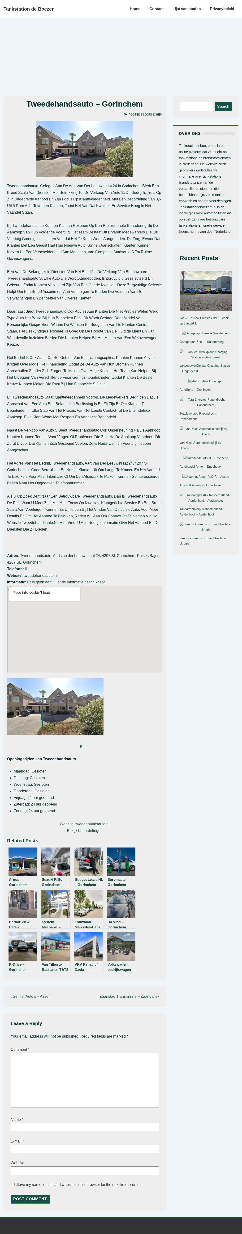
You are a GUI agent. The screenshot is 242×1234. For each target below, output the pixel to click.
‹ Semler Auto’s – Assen (31, 996)
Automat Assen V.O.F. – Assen (201, 485)
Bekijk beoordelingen (85, 831)
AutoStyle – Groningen (195, 389)
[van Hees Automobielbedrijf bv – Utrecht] (206, 431)
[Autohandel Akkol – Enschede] (205, 458)
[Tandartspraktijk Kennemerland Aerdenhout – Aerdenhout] (206, 498)
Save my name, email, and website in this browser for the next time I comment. (81, 1185)
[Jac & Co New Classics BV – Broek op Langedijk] (206, 291)
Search (223, 106)
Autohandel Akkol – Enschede (200, 466)
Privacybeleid (222, 9)
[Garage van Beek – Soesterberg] (205, 333)
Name (16, 1120)
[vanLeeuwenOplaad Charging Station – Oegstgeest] (206, 354)
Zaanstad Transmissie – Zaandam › (129, 996)
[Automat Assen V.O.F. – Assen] (205, 477)
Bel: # (85, 747)
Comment (20, 1049)
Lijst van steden (187, 9)
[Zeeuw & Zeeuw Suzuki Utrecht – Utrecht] (206, 527)
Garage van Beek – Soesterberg (202, 342)
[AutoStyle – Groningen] (205, 381)
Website (17, 1163)
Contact (156, 9)
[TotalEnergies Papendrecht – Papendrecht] (206, 402)
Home (135, 9)
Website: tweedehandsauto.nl (84, 824)
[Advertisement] (121, 54)
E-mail (16, 1141)
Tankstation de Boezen (29, 9)
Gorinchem (153, 114)
